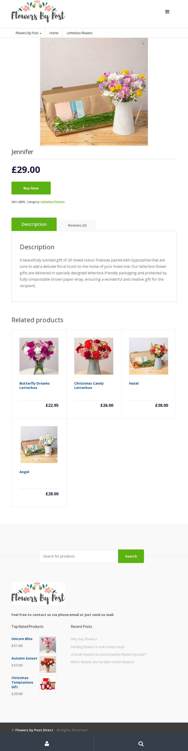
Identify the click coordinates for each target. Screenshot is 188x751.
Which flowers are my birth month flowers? (103, 662)
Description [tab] (34, 224)
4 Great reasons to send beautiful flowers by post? (108, 654)
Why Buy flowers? (84, 639)
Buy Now (31, 188)
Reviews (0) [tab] (77, 225)
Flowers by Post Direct (34, 730)
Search (131, 556)
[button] (142, 43)
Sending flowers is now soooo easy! (97, 647)
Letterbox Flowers (53, 202)
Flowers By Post (27, 32)
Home (53, 32)
